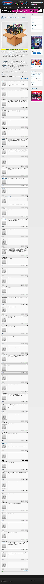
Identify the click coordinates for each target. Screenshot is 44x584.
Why (2, 73)
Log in (4, 580)
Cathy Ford (3, 542)
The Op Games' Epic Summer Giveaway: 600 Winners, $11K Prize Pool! (36, 67)
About (29, 7)
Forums (25, 7)
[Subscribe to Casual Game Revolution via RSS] (36, 4)
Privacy (34, 580)
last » (27, 570)
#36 (27, 422)
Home (2, 7)
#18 (27, 247)
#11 (27, 177)
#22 (27, 286)
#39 (27, 451)
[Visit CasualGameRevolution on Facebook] (31, 4)
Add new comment (24, 78)
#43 (27, 492)
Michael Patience (4, 178)
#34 (27, 403)
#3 (27, 99)
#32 (27, 383)
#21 (27, 276)
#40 (27, 461)
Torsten (3, 129)
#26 (27, 325)
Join (2, 580)
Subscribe (10, 7)
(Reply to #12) (9, 196)
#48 (27, 541)
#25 (27, 315)
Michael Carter (4, 443)
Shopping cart (34, 25)
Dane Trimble (4, 219)
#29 (27, 354)
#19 (27, 257)
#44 (27, 502)
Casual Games (14, 76)
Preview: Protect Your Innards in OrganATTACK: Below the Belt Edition (35, 74)
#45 (27, 512)
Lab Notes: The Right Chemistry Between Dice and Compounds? (35, 78)
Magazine (5, 7)
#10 (27, 167)
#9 (27, 157)
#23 (27, 296)
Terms (31, 580)
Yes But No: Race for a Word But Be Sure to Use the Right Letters (36, 80)
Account (39, 7)
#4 (27, 109)
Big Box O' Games (9, 76)
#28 (27, 344)
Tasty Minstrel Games (20, 76)
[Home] (7, 3)
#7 (27, 138)
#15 (27, 218)
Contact (35, 7)
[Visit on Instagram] (35, 4)
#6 (27, 128)
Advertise (14, 7)
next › (25, 570)
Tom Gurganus (4, 355)
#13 (27, 196)
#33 (27, 393)
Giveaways (8, 14)
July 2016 (12, 14)
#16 (27, 228)
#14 (27, 208)
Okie (2, 81)
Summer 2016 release (12, 52)
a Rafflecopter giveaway (4, 74)
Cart (32, 7)
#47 (27, 531)
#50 (27, 560)
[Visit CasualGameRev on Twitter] (33, 4)
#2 (27, 89)
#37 (27, 432)
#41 (27, 471)
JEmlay (3, 482)
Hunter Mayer (4, 188)
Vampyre (3, 139)
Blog (18, 7)
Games (22, 7)
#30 (27, 364)
